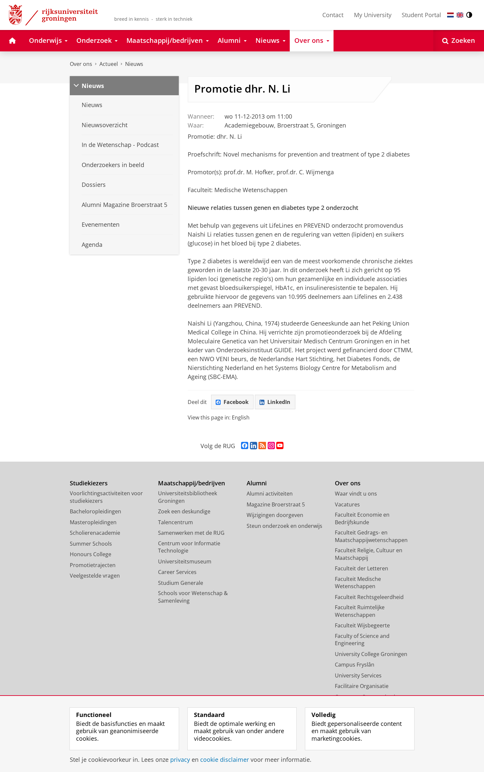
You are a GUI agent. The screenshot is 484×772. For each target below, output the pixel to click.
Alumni (257, 483)
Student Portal (421, 15)
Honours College (90, 554)
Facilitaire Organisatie (362, 686)
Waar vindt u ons (356, 493)
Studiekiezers (89, 483)
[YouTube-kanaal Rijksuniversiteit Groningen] (279, 446)
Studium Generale (180, 582)
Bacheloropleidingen (95, 511)
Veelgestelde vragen (95, 575)
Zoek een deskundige (184, 511)
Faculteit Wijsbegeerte (362, 625)
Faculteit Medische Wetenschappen (358, 582)
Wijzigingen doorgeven (275, 515)
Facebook (236, 402)
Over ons (81, 64)
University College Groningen (371, 654)
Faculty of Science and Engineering (362, 639)
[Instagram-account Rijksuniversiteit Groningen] (271, 446)
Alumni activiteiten (270, 493)
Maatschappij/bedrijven (191, 483)
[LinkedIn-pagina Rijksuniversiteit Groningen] (253, 446)
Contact (332, 15)
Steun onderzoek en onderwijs (284, 525)
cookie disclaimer (224, 759)
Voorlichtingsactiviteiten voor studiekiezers (106, 497)
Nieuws (134, 64)
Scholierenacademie (95, 532)
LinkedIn (278, 402)
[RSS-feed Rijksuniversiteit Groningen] (262, 446)
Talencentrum (175, 522)
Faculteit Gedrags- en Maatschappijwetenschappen (371, 536)
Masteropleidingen (93, 522)
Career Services (177, 572)
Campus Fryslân (354, 664)
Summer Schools (91, 543)
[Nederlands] (450, 15)
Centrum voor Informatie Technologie (189, 547)
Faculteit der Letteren (361, 568)
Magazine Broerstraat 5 (276, 504)
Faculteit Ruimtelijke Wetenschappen (360, 611)
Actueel (108, 64)
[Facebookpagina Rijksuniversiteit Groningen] (244, 446)
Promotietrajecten (93, 565)
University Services (358, 675)
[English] (460, 15)
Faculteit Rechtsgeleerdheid (369, 597)
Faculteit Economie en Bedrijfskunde (362, 518)
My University (372, 15)
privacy (180, 759)
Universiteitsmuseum (184, 561)
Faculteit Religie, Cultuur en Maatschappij (368, 554)
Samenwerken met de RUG (191, 532)
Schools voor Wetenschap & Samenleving (193, 596)
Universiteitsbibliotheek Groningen (187, 497)
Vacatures (347, 504)
